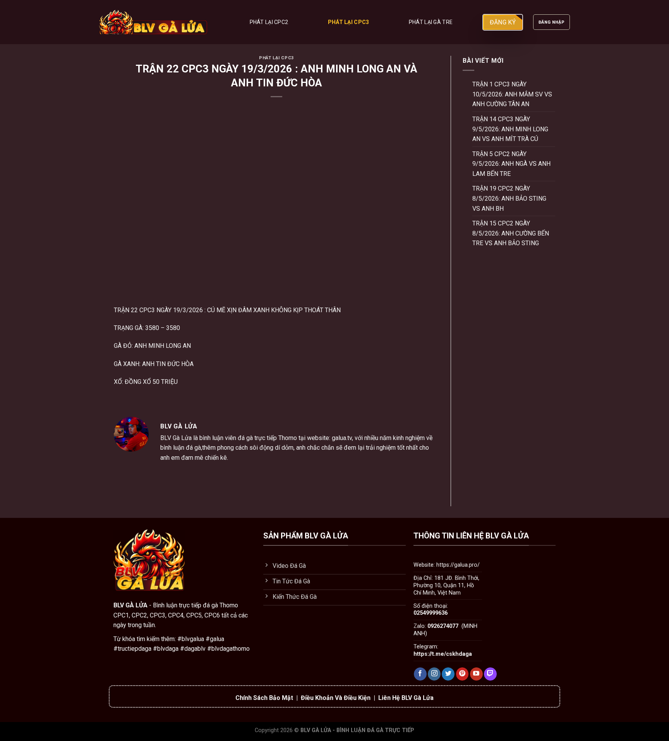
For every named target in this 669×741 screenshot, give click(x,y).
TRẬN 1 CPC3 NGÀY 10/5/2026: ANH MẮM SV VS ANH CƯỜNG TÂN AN (512, 94)
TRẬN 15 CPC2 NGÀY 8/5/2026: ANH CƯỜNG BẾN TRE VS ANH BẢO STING (510, 233)
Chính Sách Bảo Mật (264, 697)
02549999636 (430, 613)
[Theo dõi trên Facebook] (420, 674)
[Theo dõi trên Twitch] (490, 674)
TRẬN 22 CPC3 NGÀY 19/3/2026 (158, 310)
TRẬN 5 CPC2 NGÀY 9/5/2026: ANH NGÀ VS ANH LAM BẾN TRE (511, 163)
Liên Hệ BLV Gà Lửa (406, 697)
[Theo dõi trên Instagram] (434, 674)
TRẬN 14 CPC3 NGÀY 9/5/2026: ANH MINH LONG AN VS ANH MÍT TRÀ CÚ (510, 129)
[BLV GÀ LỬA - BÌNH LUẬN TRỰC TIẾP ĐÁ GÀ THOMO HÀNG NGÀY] (153, 22)
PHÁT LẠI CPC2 (269, 22)
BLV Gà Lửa (176, 438)
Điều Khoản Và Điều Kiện (336, 697)
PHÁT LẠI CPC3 (348, 22)
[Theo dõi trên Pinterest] (462, 674)
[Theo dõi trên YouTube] (476, 674)
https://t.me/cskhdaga (442, 654)
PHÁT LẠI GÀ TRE (431, 22)
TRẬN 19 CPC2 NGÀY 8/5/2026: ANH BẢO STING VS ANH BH (509, 198)
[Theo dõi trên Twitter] (448, 674)
